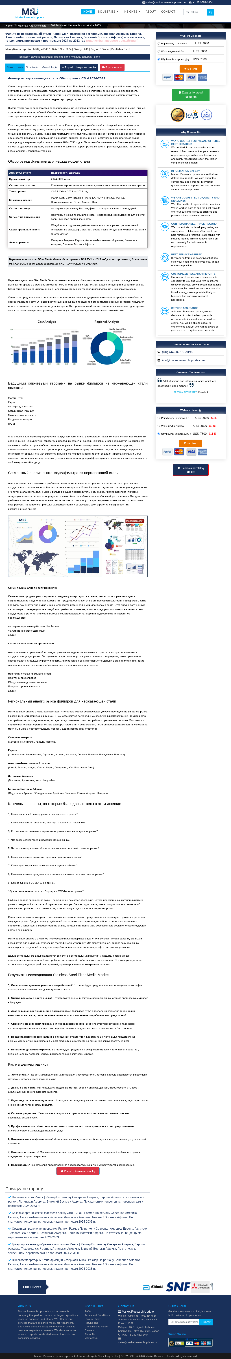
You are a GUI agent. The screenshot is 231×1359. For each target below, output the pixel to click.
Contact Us (91, 1337)
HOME (87, 11)
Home (9, 25)
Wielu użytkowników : (174, 51)
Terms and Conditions (97, 1315)
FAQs (88, 1311)
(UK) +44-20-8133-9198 (177, 352)
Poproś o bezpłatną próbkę (80, 67)
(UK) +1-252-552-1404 (135, 1334)
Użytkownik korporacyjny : (176, 59)
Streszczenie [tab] (15, 67)
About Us (90, 1334)
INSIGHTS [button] (131, 11)
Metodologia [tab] (50, 67)
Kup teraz (191, 68)
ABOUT (151, 11)
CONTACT (168, 11)
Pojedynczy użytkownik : (176, 43)
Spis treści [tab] (32, 67)
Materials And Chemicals (31, 25)
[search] (210, 12)
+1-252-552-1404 (203, 2)
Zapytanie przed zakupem (192, 94)
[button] (162, 389)
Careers (89, 1330)
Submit (205, 1322)
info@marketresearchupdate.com (183, 360)
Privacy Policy (93, 1318)
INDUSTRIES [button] (106, 11)
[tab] (79, 67)
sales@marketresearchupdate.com (166, 2)
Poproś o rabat (113, 67)
